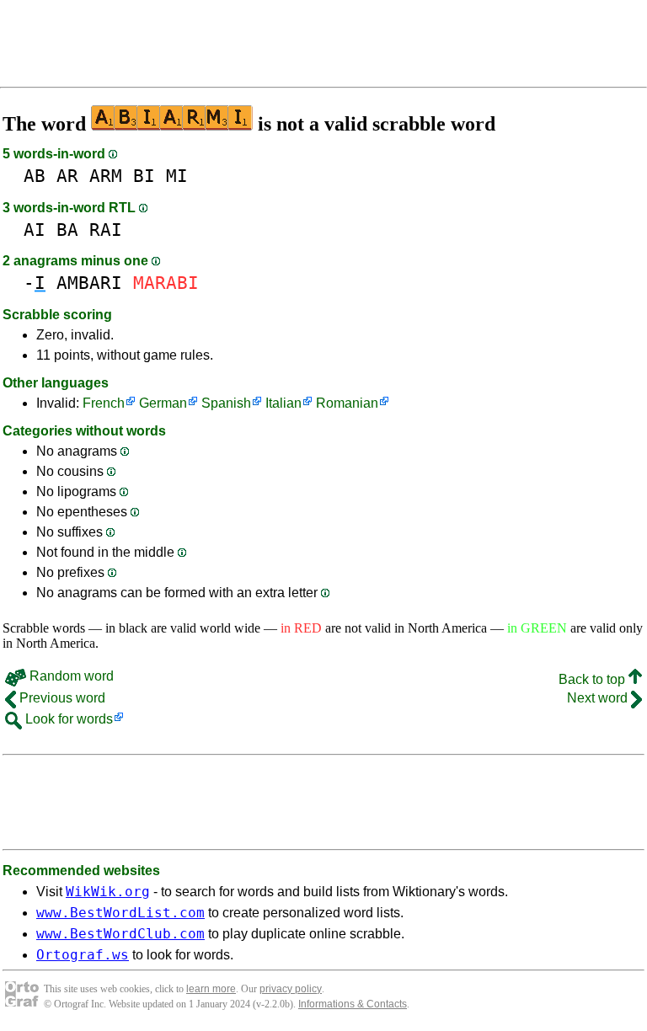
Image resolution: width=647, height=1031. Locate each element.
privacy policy (290, 989)
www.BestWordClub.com (120, 934)
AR (67, 175)
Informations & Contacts (352, 1004)
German (163, 403)
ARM (105, 175)
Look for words (67, 719)
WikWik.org (108, 892)
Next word (599, 698)
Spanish (226, 403)
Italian (283, 403)
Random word (70, 676)
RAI (105, 229)
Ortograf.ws (82, 955)
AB (34, 175)
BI (144, 175)
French (104, 403)
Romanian (347, 403)
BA (67, 229)
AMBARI (89, 282)
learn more (211, 989)
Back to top (593, 679)
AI (34, 229)
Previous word (60, 698)
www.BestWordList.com (120, 913)
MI (177, 175)
